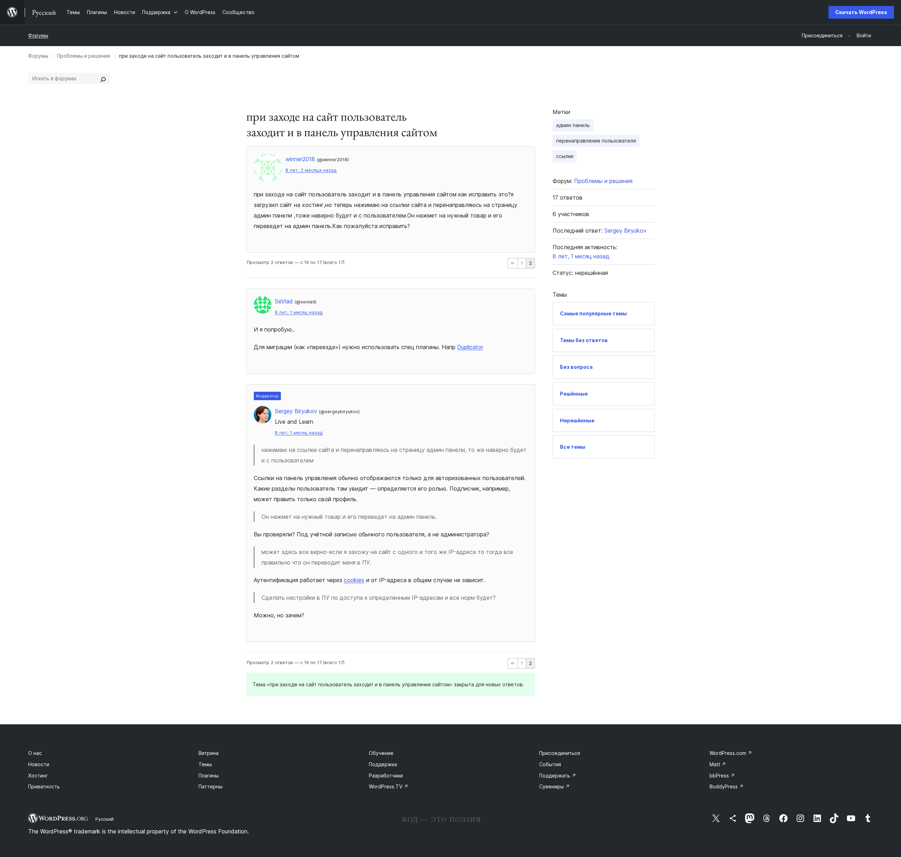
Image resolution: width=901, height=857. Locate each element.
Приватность (44, 786)
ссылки (564, 156)
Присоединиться (559, 753)
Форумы (38, 35)
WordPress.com (731, 753)
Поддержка (383, 764)
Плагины (209, 776)
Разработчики (386, 776)
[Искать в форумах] (103, 78)
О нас (35, 753)
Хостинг (38, 776)
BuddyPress (727, 786)
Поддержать (557, 776)
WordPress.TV (388, 786)
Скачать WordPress (861, 12)
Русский (104, 819)
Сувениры (554, 786)
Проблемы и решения (83, 56)
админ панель (573, 125)
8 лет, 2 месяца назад (310, 170)
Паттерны (210, 786)
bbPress (722, 776)
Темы (205, 764)
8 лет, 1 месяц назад (298, 312)
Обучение (381, 753)
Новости (38, 764)
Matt (718, 764)
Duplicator (470, 347)
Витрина (209, 753)
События (550, 764)
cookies (354, 580)
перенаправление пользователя (596, 141)
